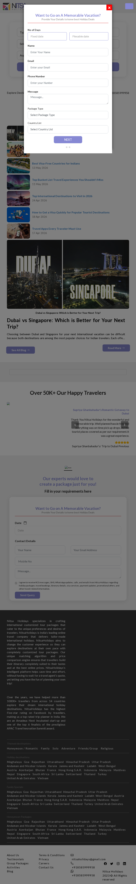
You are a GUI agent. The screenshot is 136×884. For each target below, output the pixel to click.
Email (31, 61)
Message (33, 91)
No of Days (34, 30)
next (68, 139)
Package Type (35, 108)
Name (31, 45)
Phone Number (36, 76)
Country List (34, 123)
